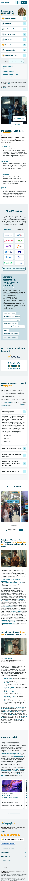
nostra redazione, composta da (13, 752)
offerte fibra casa (19, 327)
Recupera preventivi (15, 61)
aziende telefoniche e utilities (14, 582)
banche (3, 579)
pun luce (6, 330)
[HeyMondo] (9, 263)
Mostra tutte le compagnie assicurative (14, 268)
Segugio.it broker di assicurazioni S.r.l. (11, 875)
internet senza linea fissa (10, 323)
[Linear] (19, 240)
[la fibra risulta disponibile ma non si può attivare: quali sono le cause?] (12, 786)
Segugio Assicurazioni (10, 696)
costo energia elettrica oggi (11, 320)
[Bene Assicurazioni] (9, 257)
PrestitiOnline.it (8, 683)
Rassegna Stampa (18, 756)
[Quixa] (19, 263)
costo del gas (19, 711)
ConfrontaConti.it (9, 692)
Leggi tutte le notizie (14, 813)
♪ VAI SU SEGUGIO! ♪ (6, 659)
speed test (12, 714)
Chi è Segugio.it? (8, 412)
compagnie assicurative (13, 579)
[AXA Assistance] (19, 252)
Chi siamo (8, 402)
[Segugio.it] (8, 823)
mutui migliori (5, 708)
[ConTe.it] (19, 235)
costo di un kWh (7, 711)
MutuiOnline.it (8, 678)
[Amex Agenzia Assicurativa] (9, 252)
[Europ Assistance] (19, 257)
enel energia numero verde (11, 333)
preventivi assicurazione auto (11, 316)
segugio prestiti (8, 327)
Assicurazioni (5, 405)
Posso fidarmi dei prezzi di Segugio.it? (11, 455)
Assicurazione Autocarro (10, 77)
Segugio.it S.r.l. (4, 869)
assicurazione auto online (10, 337)
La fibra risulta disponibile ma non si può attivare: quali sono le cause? (12, 797)
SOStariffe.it (7, 701)
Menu (25, 2)
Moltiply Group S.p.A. (5, 871)
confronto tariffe (19, 719)
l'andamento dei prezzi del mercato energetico (13, 769)
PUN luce (19, 774)
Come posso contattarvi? (11, 471)
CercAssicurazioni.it (10, 687)
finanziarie (4, 581)
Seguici (20, 530)
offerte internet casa (9, 313)
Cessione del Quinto (8, 69)
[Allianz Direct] (9, 235)
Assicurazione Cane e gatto (11, 74)
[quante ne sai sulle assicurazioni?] (10, 506)
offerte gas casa (18, 622)
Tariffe (22, 404)
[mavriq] (4, 867)
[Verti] (19, 246)
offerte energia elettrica (8, 623)
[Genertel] (9, 240)
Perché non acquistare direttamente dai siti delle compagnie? (11, 463)
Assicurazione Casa (8, 71)
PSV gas (3, 775)
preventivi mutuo (8, 607)
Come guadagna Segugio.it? (12, 448)
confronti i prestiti (16, 611)
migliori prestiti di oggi (17, 707)
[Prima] (9, 246)
